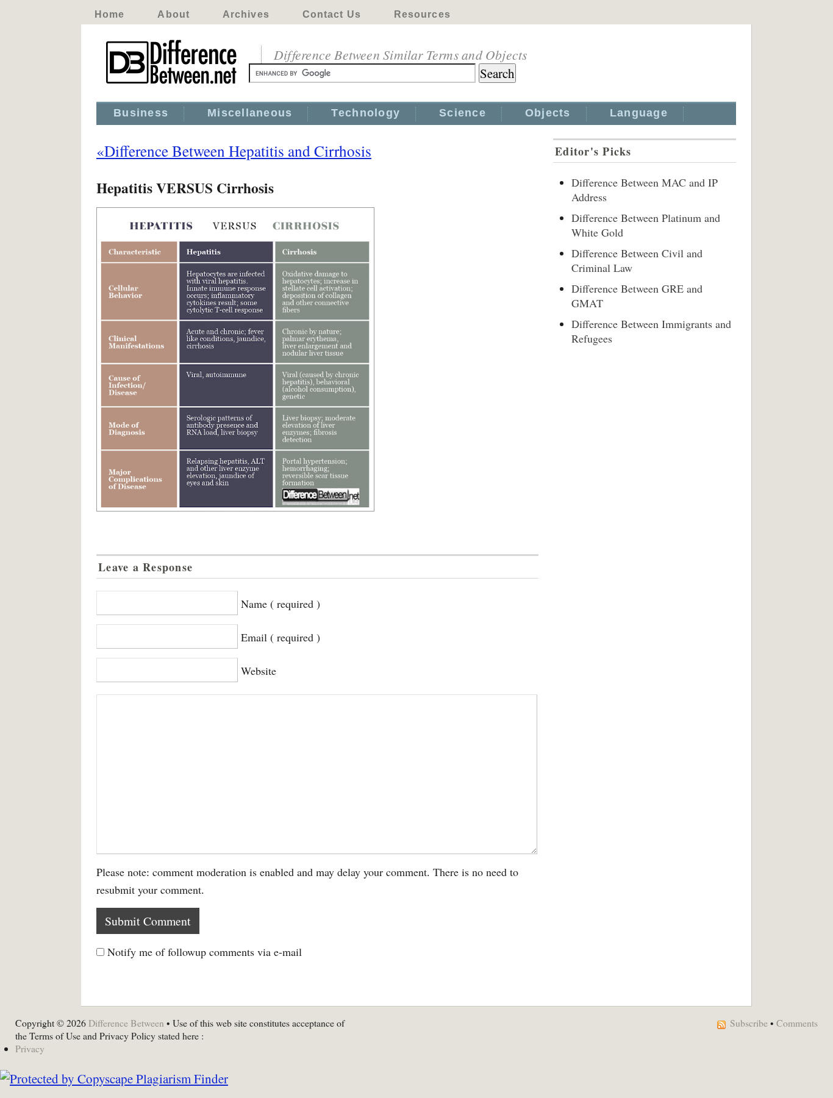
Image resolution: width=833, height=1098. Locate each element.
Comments (797, 1022)
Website (258, 670)
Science (462, 113)
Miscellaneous (249, 113)
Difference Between (126, 1022)
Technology (365, 113)
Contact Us (331, 14)
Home (109, 14)
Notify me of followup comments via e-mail (204, 951)
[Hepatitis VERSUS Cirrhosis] (317, 359)
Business (140, 113)
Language (639, 113)
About (173, 14)
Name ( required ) (280, 603)
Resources (422, 14)
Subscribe (749, 1022)
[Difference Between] (172, 84)
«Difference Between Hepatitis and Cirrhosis (233, 150)
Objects (548, 113)
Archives (246, 14)
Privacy (30, 1048)
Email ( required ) (280, 637)
